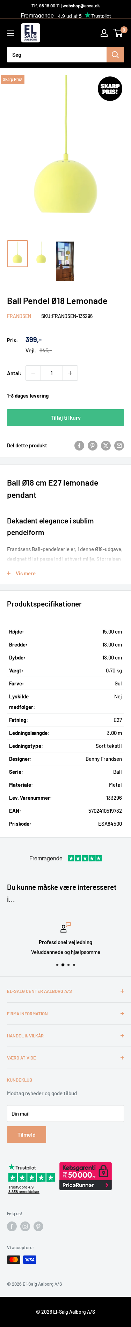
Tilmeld (26, 1134)
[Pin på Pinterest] (92, 445)
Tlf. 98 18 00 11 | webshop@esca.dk (65, 5)
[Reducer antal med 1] (33, 373)
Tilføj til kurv (66, 417)
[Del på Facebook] (79, 445)
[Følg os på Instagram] (25, 1226)
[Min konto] (104, 33)
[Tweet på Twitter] (106, 445)
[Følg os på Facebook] (12, 1226)
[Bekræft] (115, 54)
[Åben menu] (10, 33)
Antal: (14, 373)
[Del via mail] (119, 445)
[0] (118, 33)
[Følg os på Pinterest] (38, 1226)
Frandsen (19, 316)
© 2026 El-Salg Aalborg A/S (65, 1312)
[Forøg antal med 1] (70, 373)
